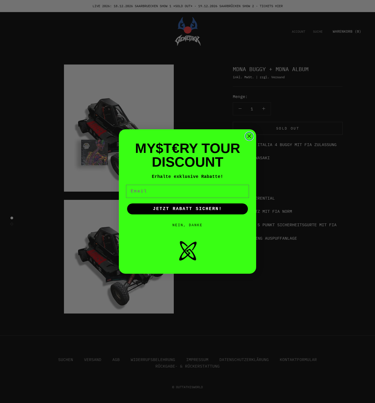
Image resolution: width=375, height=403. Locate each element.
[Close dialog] (249, 136)
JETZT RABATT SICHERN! (187, 208)
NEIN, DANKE (187, 225)
